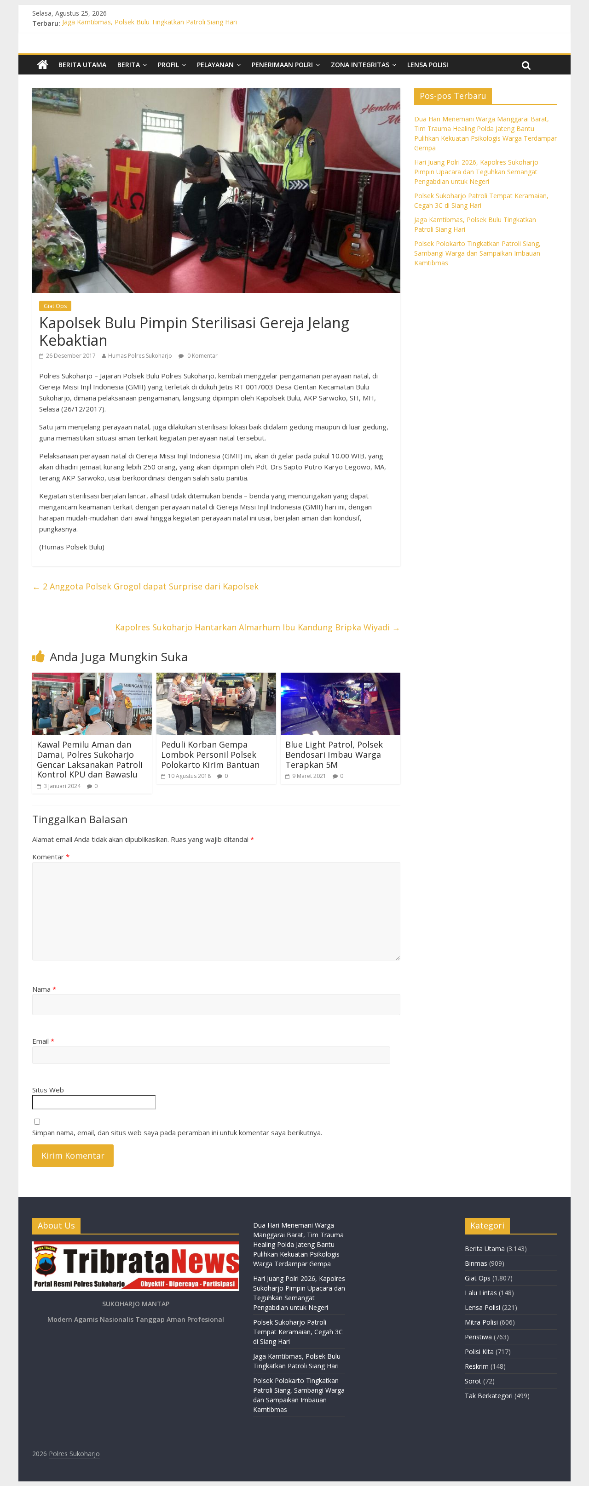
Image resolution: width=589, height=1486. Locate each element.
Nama (44, 989)
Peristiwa (478, 1336)
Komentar (50, 856)
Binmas (476, 1263)
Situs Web (48, 1089)
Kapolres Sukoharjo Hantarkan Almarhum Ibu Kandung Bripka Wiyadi (257, 627)
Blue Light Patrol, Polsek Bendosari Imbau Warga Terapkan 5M (334, 754)
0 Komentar (202, 356)
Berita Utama (82, 64)
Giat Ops (55, 306)
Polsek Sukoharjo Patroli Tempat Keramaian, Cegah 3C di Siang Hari (298, 1332)
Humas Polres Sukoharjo (140, 356)
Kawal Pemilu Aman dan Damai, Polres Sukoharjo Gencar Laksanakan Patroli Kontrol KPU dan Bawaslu (90, 759)
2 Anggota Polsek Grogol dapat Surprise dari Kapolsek (145, 586)
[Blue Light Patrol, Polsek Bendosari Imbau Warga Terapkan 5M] (340, 678)
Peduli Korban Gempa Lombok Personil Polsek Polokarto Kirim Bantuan (210, 754)
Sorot (473, 1381)
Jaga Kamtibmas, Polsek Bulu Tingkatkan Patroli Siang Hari (149, 23)
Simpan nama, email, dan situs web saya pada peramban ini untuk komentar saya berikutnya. (177, 1132)
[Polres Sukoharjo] (42, 64)
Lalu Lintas (481, 1292)
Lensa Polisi (427, 64)
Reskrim (477, 1366)
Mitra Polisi (481, 1322)
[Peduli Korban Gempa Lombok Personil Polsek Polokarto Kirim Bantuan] (216, 678)
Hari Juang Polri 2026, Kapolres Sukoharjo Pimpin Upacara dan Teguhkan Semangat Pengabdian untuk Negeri (476, 172)
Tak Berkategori (489, 1395)
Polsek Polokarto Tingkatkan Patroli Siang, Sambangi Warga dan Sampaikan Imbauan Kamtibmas (477, 253)
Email (43, 1041)
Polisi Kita (479, 1351)
